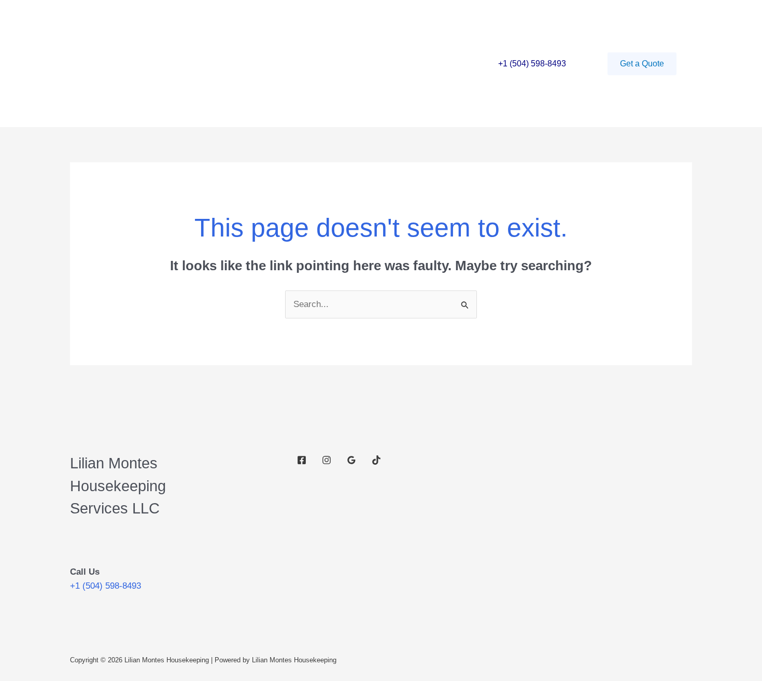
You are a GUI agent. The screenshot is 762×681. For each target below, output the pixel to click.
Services (198, 63)
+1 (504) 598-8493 (532, 63)
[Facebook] (301, 460)
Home (152, 63)
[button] (642, 63)
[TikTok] (376, 460)
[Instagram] (326, 460)
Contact (248, 63)
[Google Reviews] (351, 460)
